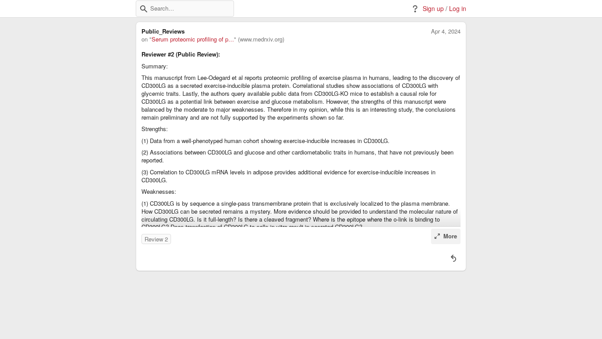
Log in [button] (457, 8)
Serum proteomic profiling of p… (193, 39)
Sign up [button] (433, 8)
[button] (144, 9)
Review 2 (156, 239)
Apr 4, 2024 (446, 31)
